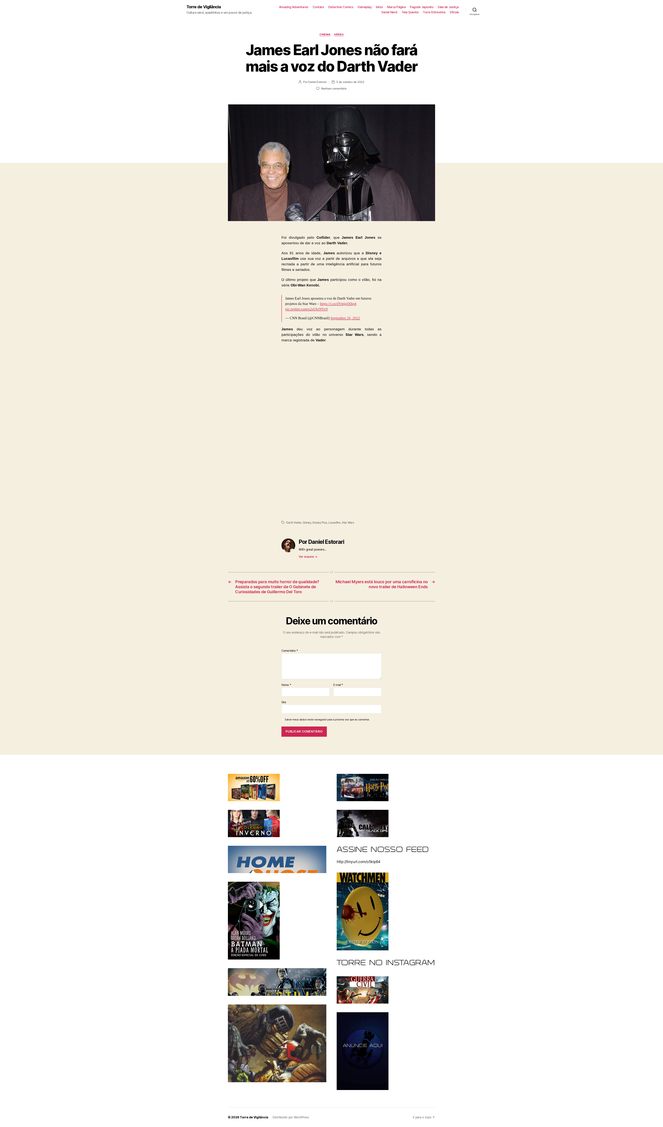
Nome (286, 685)
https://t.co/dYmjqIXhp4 (338, 303)
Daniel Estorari (317, 82)
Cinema (325, 34)
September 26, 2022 (345, 318)
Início (379, 7)
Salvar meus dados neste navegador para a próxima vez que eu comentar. (327, 719)
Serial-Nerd (389, 12)
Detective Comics (340, 7)
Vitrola (454, 12)
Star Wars (348, 522)
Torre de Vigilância (203, 7)
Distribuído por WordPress (290, 1117)
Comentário (289, 650)
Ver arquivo (308, 556)
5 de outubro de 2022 (350, 82)
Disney (307, 522)
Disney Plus (320, 522)
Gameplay (365, 7)
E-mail (338, 685)
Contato (318, 7)
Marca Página (396, 7)
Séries (339, 34)
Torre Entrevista (434, 12)
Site (283, 702)
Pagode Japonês (421, 7)
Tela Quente (410, 12)
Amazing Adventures (293, 7)
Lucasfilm (334, 522)
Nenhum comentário (334, 88)
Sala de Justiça (448, 7)
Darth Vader (293, 522)
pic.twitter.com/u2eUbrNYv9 (306, 309)
